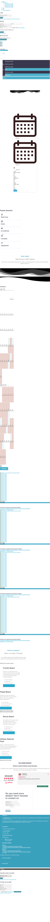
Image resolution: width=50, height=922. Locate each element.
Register (1, 32)
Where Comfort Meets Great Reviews (25, 766)
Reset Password (3, 39)
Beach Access (4, 217)
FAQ (3, 9)
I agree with (18, 27)
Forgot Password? (16, 18)
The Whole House (9, 509)
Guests (14, 166)
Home (3, 1)
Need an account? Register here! (6, 18)
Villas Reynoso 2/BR (9, 4)
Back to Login (3, 33)
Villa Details (4, 2)
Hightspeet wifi (5, 245)
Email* (6, 803)
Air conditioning (5, 230)
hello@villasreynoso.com (7, 835)
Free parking (4, 238)
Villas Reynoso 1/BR (9, 3)
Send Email (8, 811)
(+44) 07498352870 (6, 10)
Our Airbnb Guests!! (25, 763)
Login (1, 17)
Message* (7, 810)
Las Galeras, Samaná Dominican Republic (9, 508)
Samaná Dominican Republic (24, 508)
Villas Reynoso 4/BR (9, 7)
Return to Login (3, 40)
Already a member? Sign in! (5, 892)
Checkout (6, 50)
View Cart (2, 50)
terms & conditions (21, 27)
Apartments (2, 509)
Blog (3, 8)
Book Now (15, 191)
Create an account (17, 891)
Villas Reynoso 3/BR (9, 5)
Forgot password (13, 879)
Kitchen (3, 224)
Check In (15, 113)
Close (14, 189)
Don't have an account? (4, 879)
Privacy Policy (5, 863)
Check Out (15, 139)
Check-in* (7, 804)
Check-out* (8, 805)
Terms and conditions (6, 857)
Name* (7, 801)
